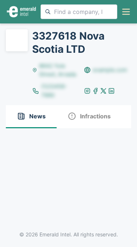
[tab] (31, 116)
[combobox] (79, 11)
